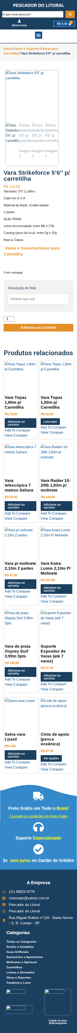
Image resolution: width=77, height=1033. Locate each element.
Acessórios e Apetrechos (24, 957)
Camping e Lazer (18, 982)
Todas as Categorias (21, 941)
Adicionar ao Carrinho (38, 327)
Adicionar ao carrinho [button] (16, 423)
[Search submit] (70, 14)
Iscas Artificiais (17, 952)
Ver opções (51, 758)
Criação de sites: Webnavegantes (58, 1022)
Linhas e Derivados (20, 972)
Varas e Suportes (27, 48)
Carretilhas (14, 967)
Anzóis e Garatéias (20, 946)
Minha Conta (19, 25)
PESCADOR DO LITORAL (38, 5)
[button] (38, 35)
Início (8, 48)
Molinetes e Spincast (21, 962)
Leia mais (50, 421)
